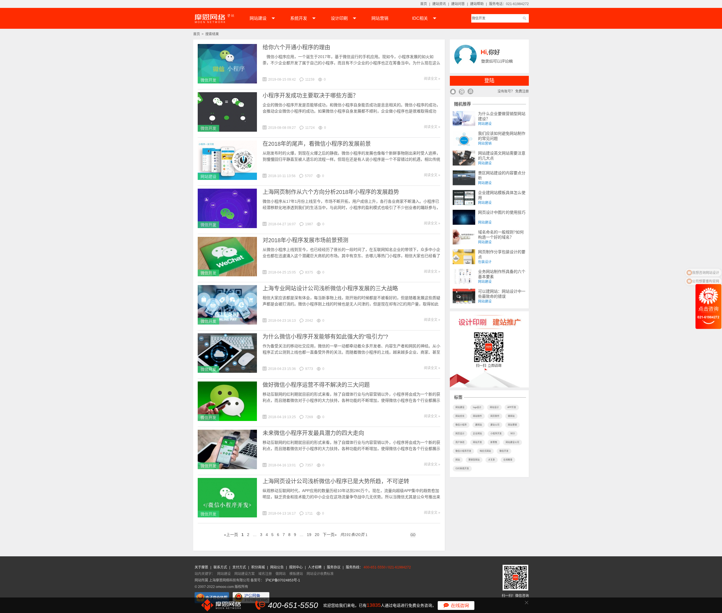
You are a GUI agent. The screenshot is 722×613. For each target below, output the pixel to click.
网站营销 (379, 18)
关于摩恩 (202, 567)
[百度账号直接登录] (462, 92)
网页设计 (460, 433)
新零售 (493, 442)
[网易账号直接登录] (470, 92)
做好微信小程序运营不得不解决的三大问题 (316, 385)
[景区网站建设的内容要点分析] (464, 177)
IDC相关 (420, 18)
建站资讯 (439, 4)
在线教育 (507, 459)
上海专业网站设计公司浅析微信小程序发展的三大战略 (330, 288)
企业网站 (477, 433)
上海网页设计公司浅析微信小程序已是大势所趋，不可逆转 (336, 481)
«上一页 (231, 534)
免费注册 (522, 91)
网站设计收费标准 (320, 574)
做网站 (511, 416)
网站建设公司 (512, 442)
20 (317, 534)
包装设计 (485, 262)
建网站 (478, 425)
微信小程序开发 (463, 451)
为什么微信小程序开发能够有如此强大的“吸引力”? (325, 337)
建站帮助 (477, 4)
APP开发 (511, 407)
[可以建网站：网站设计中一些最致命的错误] (464, 296)
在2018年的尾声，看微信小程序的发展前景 (317, 144)
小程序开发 (496, 433)
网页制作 (494, 416)
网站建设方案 (244, 574)
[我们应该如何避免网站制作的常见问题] (464, 138)
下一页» (330, 534)
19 (309, 534)
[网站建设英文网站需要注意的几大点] (464, 158)
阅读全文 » (432, 79)
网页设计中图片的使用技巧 (501, 212)
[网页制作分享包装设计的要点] (464, 256)
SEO (512, 433)
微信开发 (208, 80)
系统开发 (298, 18)
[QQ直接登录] (453, 92)
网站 (457, 459)
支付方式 (239, 567)
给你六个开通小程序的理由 (296, 47)
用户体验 (460, 442)
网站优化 (460, 416)
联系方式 (220, 567)
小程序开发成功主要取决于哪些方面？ (310, 95)
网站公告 (277, 567)
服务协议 (334, 567)
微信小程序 (461, 425)
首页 (423, 4)
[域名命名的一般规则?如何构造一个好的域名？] (464, 237)
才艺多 (491, 459)
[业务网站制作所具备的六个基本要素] (464, 276)
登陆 (489, 80)
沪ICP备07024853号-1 (282, 580)
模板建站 (296, 574)
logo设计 (477, 407)
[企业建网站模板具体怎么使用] (464, 197)
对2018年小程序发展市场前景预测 (305, 240)
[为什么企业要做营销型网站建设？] (464, 118)
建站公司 (494, 425)
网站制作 (477, 416)
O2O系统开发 (462, 468)
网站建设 (258, 18)
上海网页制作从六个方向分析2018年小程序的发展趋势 (331, 192)
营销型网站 (474, 459)
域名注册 (265, 574)
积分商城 (258, 567)
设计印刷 (339, 18)
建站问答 (458, 4)
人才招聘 (315, 567)
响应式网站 (485, 451)
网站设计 (494, 407)
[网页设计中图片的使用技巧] (464, 217)
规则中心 (296, 567)
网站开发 (477, 442)
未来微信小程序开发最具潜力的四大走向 (313, 433)
